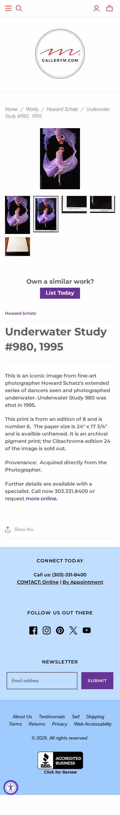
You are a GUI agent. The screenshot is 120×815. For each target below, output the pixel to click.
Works (32, 109)
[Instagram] (47, 630)
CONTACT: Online (38, 582)
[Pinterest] (60, 630)
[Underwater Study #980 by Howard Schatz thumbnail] (17, 215)
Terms (15, 724)
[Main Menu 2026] (8, 8)
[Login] (96, 8)
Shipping (95, 716)
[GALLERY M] (60, 53)
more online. (42, 498)
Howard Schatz (62, 109)
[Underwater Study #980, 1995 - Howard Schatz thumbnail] (45, 214)
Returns (37, 724)
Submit (97, 680)
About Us (22, 716)
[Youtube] (87, 630)
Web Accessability (93, 724)
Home (11, 109)
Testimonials (52, 716)
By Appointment (83, 582)
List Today (60, 293)
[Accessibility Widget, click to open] (10, 787)
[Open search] (19, 8)
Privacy (59, 724)
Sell (75, 716)
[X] (73, 630)
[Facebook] (33, 630)
